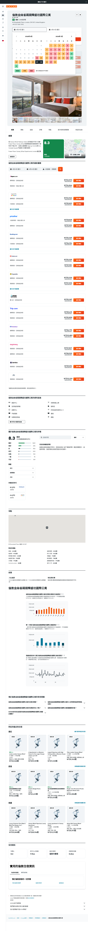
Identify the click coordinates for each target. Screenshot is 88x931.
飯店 (18, 918)
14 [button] (33, 54)
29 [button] (37, 62)
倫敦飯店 (61, 883)
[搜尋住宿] (3, 15)
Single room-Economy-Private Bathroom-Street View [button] (75, 789)
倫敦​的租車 (39, 883)
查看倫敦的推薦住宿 (80, 803)
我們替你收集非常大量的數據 (19, 906)
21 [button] (33, 58)
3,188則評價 (22, 20)
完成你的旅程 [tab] (14, 872)
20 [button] (29, 58)
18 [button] (20, 58)
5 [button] (24, 50)
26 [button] (24, 62)
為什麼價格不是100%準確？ (18, 909)
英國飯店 (31, 918)
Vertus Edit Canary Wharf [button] (74, 823)
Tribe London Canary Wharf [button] (74, 752)
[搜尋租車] (3, 19)
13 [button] (28, 54)
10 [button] (16, 54)
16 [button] (41, 54)
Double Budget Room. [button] (34, 789)
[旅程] (3, 36)
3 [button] (16, 50)
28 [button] (33, 62)
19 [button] (24, 58)
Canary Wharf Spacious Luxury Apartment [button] (37, 824)
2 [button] (41, 45)
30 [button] (41, 62)
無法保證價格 (31, 898)
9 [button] (41, 50)
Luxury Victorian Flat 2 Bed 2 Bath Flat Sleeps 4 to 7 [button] (17, 824)
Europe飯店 (24, 918)
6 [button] (28, 50)
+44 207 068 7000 (18, 24)
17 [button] (16, 58)
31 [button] (16, 66)
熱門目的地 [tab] (24, 872)
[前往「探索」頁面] (3, 27)
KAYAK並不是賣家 (15, 903)
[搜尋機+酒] (3, 22)
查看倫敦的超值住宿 (80, 766)
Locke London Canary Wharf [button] (17, 754)
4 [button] (20, 50)
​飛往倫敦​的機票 (16, 883)
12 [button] (24, 54)
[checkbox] (17, 488)
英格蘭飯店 (37, 918)
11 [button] (20, 54)
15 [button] (37, 54)
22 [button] (37, 58)
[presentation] (63, 594)
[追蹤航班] (3, 31)
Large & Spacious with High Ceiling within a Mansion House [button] (56, 753)
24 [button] (16, 62)
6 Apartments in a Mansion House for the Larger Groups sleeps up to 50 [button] (36, 753)
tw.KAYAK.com (12, 918)
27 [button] (29, 62)
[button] (86, 2)
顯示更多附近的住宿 (80, 731)
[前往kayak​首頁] (11, 6)
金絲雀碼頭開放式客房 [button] (15, 789)
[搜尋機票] (3, 11)
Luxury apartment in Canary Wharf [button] (55, 824)
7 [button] (46, 50)
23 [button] (41, 58)
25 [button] (20, 62)
